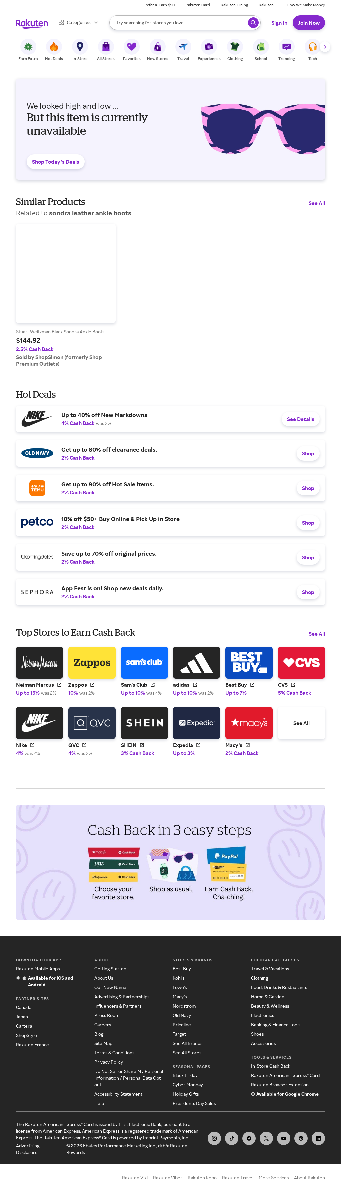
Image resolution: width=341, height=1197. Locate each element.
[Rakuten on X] (266, 1138)
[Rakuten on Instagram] (214, 1138)
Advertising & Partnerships (121, 996)
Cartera (24, 1026)
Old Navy (182, 1015)
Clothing (259, 978)
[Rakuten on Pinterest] (301, 1138)
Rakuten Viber (167, 1177)
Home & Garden (267, 996)
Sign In (279, 22)
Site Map (103, 1043)
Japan (22, 1016)
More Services (274, 1177)
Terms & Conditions (114, 1052)
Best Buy (182, 968)
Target (179, 1034)
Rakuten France (32, 1044)
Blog (98, 1034)
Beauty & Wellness (270, 1006)
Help (99, 1103)
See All (317, 203)
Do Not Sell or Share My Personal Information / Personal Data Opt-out (128, 1077)
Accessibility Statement (118, 1094)
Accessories (263, 1043)
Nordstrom (184, 1006)
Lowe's (180, 987)
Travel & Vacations (270, 968)
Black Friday (185, 1075)
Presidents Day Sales (194, 1103)
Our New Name (110, 987)
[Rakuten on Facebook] (249, 1138)
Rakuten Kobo (202, 1177)
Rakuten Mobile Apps (38, 968)
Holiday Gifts (186, 1094)
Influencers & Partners (117, 1006)
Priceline (182, 1024)
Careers (102, 1024)
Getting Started (110, 968)
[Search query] (253, 22)
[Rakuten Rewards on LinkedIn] (318, 1138)
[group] (66, 295)
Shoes (257, 1034)
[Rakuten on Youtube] (283, 1138)
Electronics (262, 1015)
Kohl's (178, 978)
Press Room (106, 1015)
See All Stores (187, 1052)
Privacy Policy (108, 1062)
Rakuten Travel (237, 1177)
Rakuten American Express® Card (285, 1075)
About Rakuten (309, 1177)
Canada (23, 1007)
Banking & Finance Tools (275, 1024)
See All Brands (187, 1043)
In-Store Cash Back (270, 1066)
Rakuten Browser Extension (280, 1084)
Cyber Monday (188, 1084)
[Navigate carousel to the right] (325, 46)
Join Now (309, 22)
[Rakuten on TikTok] (231, 1138)
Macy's (180, 996)
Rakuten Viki (135, 1177)
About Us (103, 978)
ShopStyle (26, 1035)
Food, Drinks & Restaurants (279, 987)
